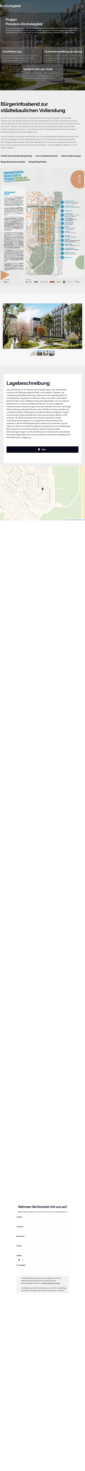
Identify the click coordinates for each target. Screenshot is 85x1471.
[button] (42, 489)
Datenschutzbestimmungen (50, 1283)
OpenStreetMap (71, 520)
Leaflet (63, 520)
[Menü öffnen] (82, 6)
